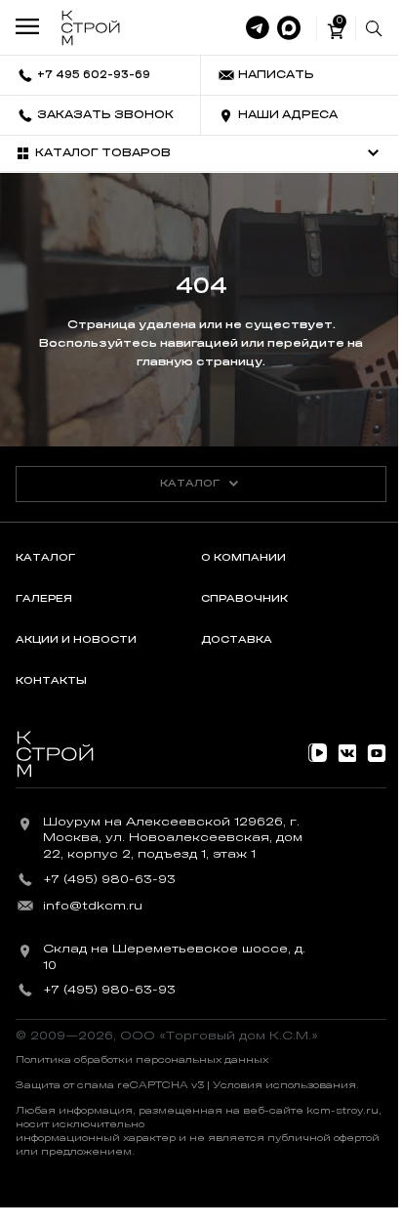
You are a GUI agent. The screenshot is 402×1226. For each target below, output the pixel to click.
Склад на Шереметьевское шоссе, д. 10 (174, 957)
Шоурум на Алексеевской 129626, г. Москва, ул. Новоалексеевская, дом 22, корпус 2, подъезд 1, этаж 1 (172, 838)
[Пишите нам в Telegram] (257, 28)
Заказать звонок (105, 114)
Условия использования (284, 1085)
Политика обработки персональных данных (142, 1060)
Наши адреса (288, 114)
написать (276, 74)
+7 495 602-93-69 (93, 74)
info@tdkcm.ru (92, 905)
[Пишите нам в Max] (289, 28)
